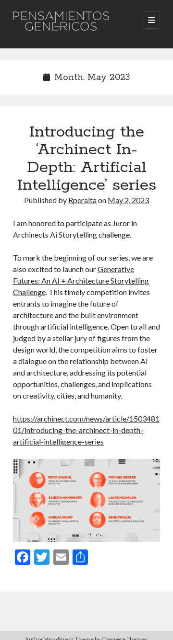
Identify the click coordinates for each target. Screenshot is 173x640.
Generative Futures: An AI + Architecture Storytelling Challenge (81, 280)
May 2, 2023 (128, 200)
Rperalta (82, 200)
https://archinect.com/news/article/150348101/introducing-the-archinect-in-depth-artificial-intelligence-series (86, 430)
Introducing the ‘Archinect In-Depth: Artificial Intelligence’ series (86, 158)
